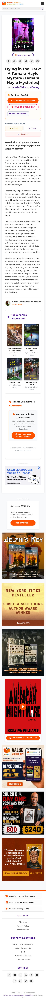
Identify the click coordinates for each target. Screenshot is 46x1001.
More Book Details (19, 114)
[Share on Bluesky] (26, 61)
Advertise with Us (23, 948)
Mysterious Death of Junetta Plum (14, 349)
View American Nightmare (24, 738)
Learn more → (18, 305)
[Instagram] (9, 975)
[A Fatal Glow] (14, 370)
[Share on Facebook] (8, 61)
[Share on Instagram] (14, 61)
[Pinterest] (26, 981)
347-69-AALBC (24, 960)
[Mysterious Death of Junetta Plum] (14, 335)
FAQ (23, 952)
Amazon (15, 128)
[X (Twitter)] (26, 975)
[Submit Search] (41, 9)
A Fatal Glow (14, 382)
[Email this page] (37, 61)
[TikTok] (15, 981)
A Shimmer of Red (31, 349)
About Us (23, 922)
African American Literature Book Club (18, 995)
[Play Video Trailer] (23, 706)
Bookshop (25, 134)
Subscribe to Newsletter (23, 944)
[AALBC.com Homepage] (12, 3)
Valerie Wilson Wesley (25, 87)
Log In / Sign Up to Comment (23, 435)
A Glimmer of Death (31, 383)
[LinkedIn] (20, 981)
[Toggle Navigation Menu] (42, 3)
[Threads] (31, 975)
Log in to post (16, 405)
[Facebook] (20, 975)
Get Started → (23, 523)
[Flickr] (31, 981)
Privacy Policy (23, 926)
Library (33, 128)
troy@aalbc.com (24, 956)
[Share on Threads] (20, 61)
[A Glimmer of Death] (31, 370)
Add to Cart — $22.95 (24, 101)
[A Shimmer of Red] (31, 335)
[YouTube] (15, 975)
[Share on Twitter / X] (31, 61)
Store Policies (23, 930)
